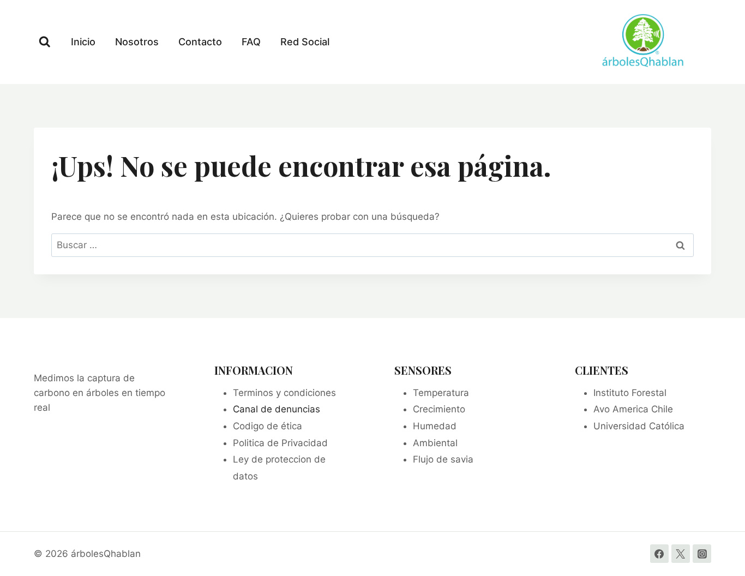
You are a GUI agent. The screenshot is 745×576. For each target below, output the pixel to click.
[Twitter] (680, 553)
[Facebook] (659, 553)
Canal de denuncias (276, 409)
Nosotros (137, 41)
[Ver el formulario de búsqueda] (45, 42)
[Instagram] (702, 553)
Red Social (304, 41)
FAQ (251, 41)
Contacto (200, 41)
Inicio (83, 41)
